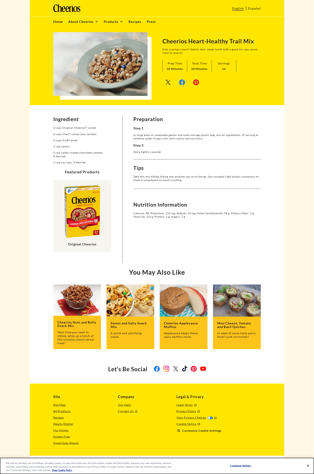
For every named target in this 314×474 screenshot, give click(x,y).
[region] (157, 466)
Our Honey (61, 430)
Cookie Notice (188, 424)
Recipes (58, 417)
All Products (62, 411)
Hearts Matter (63, 424)
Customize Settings (240, 465)
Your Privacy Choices (196, 417)
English (238, 8)
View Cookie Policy (62, 470)
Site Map (59, 404)
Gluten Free (61, 436)
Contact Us (127, 411)
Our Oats (124, 404)
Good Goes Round (66, 443)
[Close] (308, 466)
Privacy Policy (188, 411)
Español (254, 8)
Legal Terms (186, 405)
